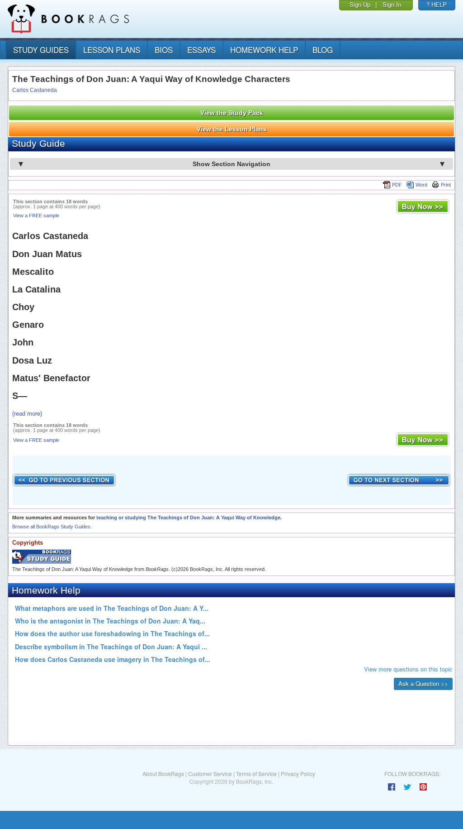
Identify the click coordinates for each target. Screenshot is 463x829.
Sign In (392, 4)
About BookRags (163, 773)
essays (201, 49)
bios (164, 49)
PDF (397, 184)
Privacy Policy (298, 773)
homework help (264, 49)
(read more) (27, 413)
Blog (322, 49)
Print (446, 184)
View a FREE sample (36, 215)
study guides (41, 49)
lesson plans (111, 49)
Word (421, 184)
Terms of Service (256, 773)
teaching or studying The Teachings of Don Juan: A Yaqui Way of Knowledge (188, 517)
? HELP (436, 4)
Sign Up (360, 4)
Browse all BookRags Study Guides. (52, 526)
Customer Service (210, 773)
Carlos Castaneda (34, 90)
